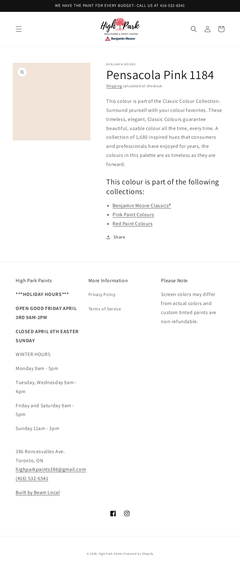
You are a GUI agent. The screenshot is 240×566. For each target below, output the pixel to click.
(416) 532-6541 (32, 478)
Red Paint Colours (132, 223)
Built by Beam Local (38, 492)
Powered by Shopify (138, 554)
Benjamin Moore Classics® (141, 205)
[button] (19, 29)
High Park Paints (111, 554)
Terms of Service (104, 309)
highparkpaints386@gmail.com (51, 469)
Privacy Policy (102, 294)
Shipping (114, 85)
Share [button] (119, 237)
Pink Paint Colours (133, 214)
